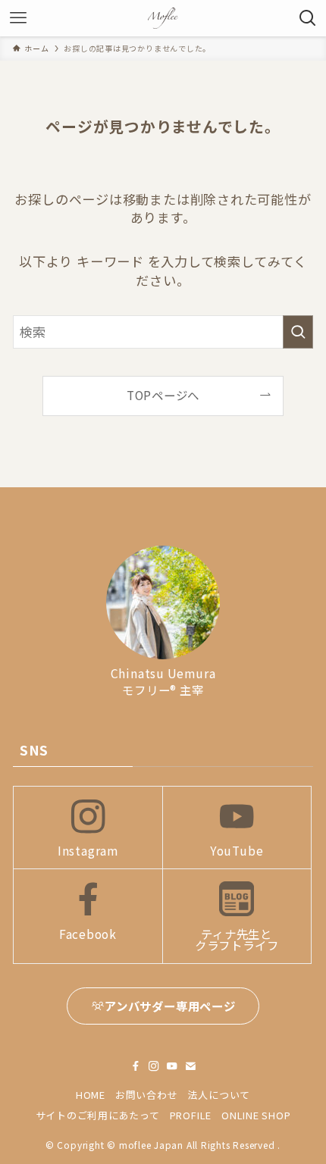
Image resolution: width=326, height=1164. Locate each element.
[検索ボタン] (308, 18)
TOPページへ (163, 394)
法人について (218, 1094)
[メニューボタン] (18, 18)
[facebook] (136, 1066)
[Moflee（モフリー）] (163, 18)
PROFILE (191, 1115)
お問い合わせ (146, 1094)
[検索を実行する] (298, 332)
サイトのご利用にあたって (98, 1115)
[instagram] (154, 1066)
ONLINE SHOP (256, 1115)
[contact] (190, 1066)
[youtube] (172, 1066)
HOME (90, 1094)
